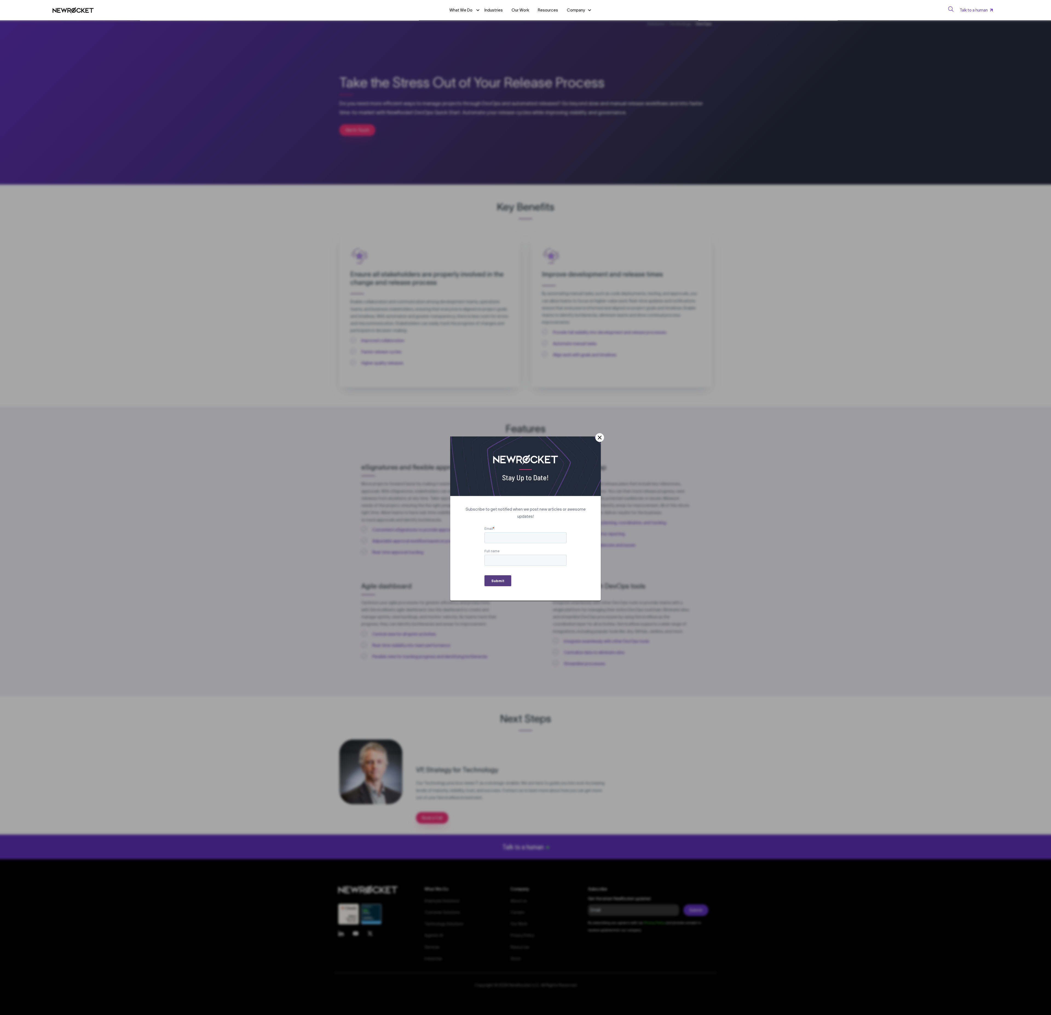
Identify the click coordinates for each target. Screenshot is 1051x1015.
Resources (548, 10)
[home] (73, 10)
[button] (579, 10)
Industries (493, 10)
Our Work (520, 10)
